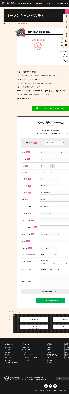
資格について (56, 263)
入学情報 (49, 344)
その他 (65, 263)
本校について (50, 3)
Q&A (48, 357)
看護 (42, 254)
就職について (45, 263)
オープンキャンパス (11, 23)
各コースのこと (45, 260)
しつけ (55, 254)
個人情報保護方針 (49, 292)
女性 (50, 172)
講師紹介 (7, 352)
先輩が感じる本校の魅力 (11, 362)
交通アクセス (8, 357)
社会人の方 (49, 360)
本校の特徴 (8, 347)
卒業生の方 (34, 320)
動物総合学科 (25, 347)
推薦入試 (49, 349)
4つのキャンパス (9, 355)
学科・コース (59, 3)
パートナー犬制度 (26, 360)
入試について (57, 260)
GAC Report (8, 360)
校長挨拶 (7, 349)
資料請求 (34, 327)
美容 (48, 254)
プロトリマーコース (26, 352)
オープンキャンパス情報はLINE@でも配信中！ (52, 108)
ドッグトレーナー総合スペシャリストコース (32, 355)
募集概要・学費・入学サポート (54, 355)
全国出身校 (50, 362)
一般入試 (49, 352)
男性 (43, 172)
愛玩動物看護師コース (27, 349)
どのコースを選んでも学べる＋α (30, 357)
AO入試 (49, 347)
